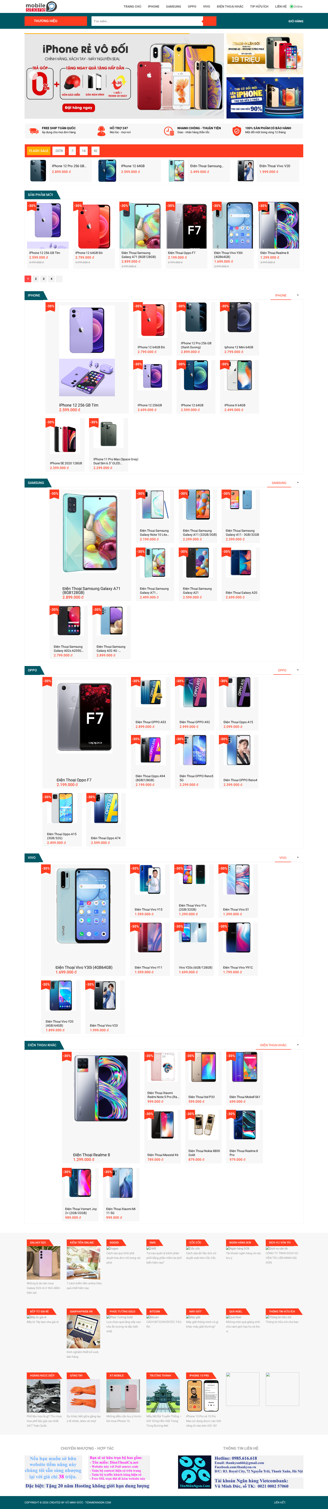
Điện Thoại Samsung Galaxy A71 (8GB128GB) (139, 255)
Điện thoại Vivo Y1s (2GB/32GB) (192, 907)
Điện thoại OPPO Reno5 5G (196, 778)
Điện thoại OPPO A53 (151, 722)
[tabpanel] (124, 76)
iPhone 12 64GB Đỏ (89, 253)
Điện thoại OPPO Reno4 (240, 780)
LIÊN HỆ (281, 6)
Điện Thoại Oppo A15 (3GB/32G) (62, 836)
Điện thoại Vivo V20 (274, 166)
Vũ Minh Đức (74, 1502)
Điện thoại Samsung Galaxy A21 (197, 590)
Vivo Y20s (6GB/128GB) (195, 967)
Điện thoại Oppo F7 (181, 253)
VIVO (206, 6)
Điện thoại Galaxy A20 (241, 592)
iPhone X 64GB (234, 405)
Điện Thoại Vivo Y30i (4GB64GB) (228, 255)
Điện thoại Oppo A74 (105, 838)
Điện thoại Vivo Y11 (148, 967)
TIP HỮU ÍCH (259, 6)
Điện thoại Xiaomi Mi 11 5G (120, 1211)
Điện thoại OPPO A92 (195, 722)
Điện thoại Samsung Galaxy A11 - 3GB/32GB (242, 532)
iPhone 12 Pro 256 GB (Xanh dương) (68, 166)
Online (298, 6)
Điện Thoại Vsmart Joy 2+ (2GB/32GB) (81, 1211)
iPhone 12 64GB (133, 166)
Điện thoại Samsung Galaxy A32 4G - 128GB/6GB (111, 649)
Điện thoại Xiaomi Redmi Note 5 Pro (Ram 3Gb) (163, 1095)
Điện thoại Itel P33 (202, 1097)
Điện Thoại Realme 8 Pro (244, 1153)
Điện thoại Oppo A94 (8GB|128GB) (150, 778)
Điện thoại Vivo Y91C (238, 967)
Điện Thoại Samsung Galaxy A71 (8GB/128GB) (208, 166)
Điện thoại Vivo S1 (236, 909)
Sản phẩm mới (40, 195)
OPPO (192, 6)
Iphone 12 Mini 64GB (238, 347)
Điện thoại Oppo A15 (238, 722)
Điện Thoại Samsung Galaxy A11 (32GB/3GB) (200, 532)
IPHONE (153, 6)
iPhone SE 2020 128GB (66, 463)
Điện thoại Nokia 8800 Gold (204, 1153)
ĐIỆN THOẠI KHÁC (230, 6)
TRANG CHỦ (132, 6)
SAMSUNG (173, 6)
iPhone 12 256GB (150, 405)
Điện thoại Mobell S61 (245, 1097)
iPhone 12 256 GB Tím (44, 253)
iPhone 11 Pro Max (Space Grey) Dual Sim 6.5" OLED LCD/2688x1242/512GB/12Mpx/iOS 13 (119, 461)
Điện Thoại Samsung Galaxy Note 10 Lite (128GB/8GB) (154, 533)
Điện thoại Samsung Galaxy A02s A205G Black (68, 649)
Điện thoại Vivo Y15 (148, 909)
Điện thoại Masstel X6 (163, 1155)
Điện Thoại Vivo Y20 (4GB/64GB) (59, 1023)
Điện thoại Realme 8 (274, 253)
